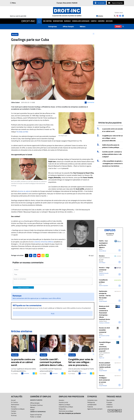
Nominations (58, 21)
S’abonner (110, 407)
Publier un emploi (35, 417)
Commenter (26, 373)
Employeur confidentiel (104, 323)
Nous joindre (67, 3)
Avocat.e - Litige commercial (104, 268)
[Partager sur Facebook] (30, 255)
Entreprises (52, 26)
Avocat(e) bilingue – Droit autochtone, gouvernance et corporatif (104, 346)
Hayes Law (101, 358)
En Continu (47, 21)
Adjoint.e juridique (64, 404)
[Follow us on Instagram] (117, 16)
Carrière (101, 21)
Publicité (74, 3)
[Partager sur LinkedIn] (34, 255)
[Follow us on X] (115, 16)
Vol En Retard (102, 262)
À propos (60, 3)
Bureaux (67, 21)
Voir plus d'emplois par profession (70, 413)
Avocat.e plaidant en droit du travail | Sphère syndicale (104, 365)
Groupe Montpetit (103, 301)
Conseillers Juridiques (80, 21)
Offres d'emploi (68, 26)
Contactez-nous (92, 400)
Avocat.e (101, 256)
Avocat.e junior (63, 402)
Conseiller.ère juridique (103, 281)
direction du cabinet (24, 191)
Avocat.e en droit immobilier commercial (104, 330)
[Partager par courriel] (38, 255)
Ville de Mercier (102, 251)
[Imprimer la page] (43, 255)
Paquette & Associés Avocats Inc (103, 274)
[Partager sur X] (26, 255)
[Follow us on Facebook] (120, 16)
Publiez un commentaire (23, 287)
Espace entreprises (117, 3)
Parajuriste (62, 409)
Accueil (13, 400)
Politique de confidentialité (91, 403)
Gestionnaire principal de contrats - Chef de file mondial (105, 294)
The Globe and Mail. (22, 132)
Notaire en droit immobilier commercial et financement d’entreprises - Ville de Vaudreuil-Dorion (104, 312)
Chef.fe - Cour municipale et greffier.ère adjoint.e (103, 244)
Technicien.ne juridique (66, 411)
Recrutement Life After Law (104, 336)
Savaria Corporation (103, 285)
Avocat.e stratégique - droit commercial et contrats (104, 378)
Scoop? (118, 26)
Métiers (82, 26)
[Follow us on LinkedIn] (123, 16)
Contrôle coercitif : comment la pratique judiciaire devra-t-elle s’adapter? (112, 154)
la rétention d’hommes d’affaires (43, 242)
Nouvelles (15, 34)
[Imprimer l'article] (36, 373)
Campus (94, 21)
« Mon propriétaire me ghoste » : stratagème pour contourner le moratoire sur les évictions (112, 163)
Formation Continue (36, 405)
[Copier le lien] (47, 255)
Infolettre (100, 16)
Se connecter (101, 3)
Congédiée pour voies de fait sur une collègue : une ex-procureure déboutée (112, 138)
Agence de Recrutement (94, 409)
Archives (109, 21)
